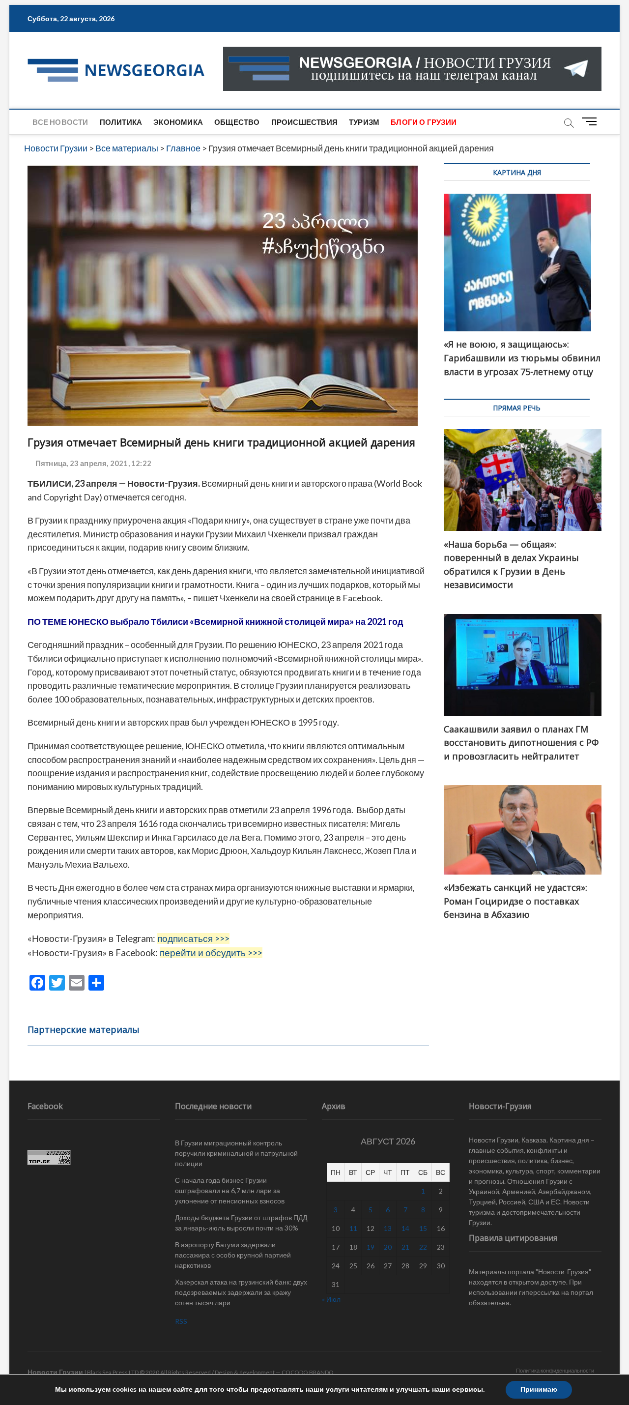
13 (388, 1228)
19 (370, 1247)
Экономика (178, 121)
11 (353, 1228)
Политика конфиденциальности (555, 1370)
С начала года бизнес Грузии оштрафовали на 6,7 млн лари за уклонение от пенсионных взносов (230, 1190)
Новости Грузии (55, 1372)
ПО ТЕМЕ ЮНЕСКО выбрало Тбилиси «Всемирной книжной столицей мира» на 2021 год (215, 621)
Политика (121, 121)
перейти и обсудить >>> (211, 952)
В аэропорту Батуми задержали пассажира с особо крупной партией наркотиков (233, 1254)
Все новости (60, 121)
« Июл (331, 1299)
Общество (237, 121)
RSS (181, 1321)
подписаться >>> (193, 938)
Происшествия (304, 121)
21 (405, 1247)
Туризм (364, 121)
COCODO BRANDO (308, 1372)
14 (405, 1228)
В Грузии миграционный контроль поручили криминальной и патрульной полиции (236, 1153)
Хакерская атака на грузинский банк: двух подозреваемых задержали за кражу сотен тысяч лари (241, 1292)
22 (423, 1247)
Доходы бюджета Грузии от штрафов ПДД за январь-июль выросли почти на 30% (241, 1222)
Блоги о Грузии (424, 121)
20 (388, 1247)
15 (423, 1228)
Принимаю (538, 1389)
